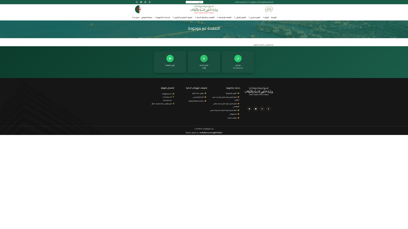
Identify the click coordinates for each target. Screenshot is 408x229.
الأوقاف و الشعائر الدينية (206, 17)
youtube (141, 2)
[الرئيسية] (204, 9)
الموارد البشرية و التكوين (183, 17)
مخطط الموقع (147, 17)
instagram (137, 2)
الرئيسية (274, 17)
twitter (145, 2)
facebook (149, 2)
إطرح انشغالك (170, 65)
